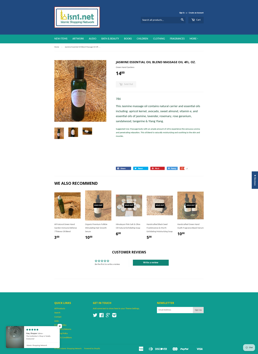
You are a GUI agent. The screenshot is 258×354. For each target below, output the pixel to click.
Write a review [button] (150, 262)
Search (57, 313)
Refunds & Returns (62, 329)
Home (56, 47)
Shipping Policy (61, 333)
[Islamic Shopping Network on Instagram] (114, 316)
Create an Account (196, 13)
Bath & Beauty (110, 38)
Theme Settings (132, 309)
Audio (92, 38)
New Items (60, 38)
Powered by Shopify (92, 349)
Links (56, 321)
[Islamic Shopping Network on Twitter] (95, 316)
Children (142, 38)
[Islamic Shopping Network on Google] (108, 316)
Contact (57, 317)
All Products (59, 309)
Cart (198, 20)
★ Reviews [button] (255, 180)
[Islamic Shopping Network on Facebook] (101, 316)
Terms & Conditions (63, 338)
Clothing (159, 38)
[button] (59, 326)
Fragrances (177, 38)
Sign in (182, 13)
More (193, 38)
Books (128, 38)
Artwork (78, 38)
